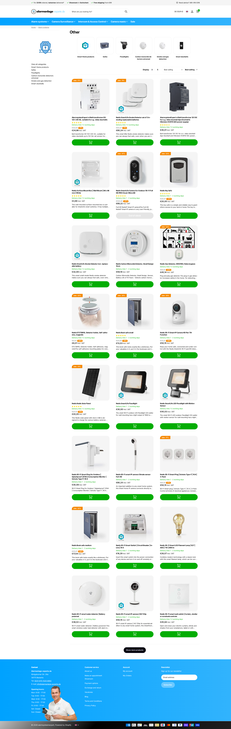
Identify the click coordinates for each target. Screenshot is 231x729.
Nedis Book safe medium (82, 545)
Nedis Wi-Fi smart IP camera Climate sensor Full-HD (133, 475)
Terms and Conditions (93, 701)
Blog (86, 697)
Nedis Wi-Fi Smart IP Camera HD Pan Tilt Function (176, 334)
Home (33, 27)
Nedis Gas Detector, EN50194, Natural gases (177, 264)
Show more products (134, 650)
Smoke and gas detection (41, 81)
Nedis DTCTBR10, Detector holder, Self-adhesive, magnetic (90, 334)
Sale (133, 21)
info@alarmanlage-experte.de (49, 684)
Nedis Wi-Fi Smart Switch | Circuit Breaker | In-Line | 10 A (134, 546)
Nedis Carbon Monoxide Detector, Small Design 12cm (135, 265)
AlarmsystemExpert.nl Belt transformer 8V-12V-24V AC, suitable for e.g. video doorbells (89, 118)
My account (127, 671)
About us (88, 671)
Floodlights (35, 73)
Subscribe (168, 685)
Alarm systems (39, 21)
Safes (33, 70)
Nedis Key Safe (166, 191)
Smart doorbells (37, 84)
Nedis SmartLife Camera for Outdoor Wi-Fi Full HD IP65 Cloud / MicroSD (134, 192)
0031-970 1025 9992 (43, 681)
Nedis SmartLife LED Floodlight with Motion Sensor (177, 404)
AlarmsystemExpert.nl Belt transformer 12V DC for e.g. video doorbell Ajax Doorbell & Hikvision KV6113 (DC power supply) (178, 119)
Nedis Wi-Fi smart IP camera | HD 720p (131, 614)
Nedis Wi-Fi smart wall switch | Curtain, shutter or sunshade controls (178, 615)
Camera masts (118, 21)
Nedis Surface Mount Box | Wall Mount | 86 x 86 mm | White (90, 192)
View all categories (38, 64)
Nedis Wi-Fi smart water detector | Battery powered (88, 615)
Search (126, 12)
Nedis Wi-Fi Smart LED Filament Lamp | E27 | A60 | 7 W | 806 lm (177, 546)
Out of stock (135, 215)
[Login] (192, 11)
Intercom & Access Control (92, 21)
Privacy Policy (90, 705)
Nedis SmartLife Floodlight (126, 403)
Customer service (92, 667)
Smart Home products (40, 67)
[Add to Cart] (90, 142)
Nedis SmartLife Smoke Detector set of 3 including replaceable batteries (133, 118)
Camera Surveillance (62, 21)
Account (126, 667)
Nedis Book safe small (124, 333)
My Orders (127, 675)
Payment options (91, 683)
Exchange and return (93, 688)
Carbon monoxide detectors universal (42, 77)
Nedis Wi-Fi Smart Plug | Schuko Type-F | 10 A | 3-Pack (178, 475)
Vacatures (89, 692)
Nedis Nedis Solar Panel (81, 403)
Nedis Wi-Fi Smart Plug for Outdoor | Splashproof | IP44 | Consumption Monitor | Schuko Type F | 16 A (89, 476)
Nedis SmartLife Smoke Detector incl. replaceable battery (90, 265)
